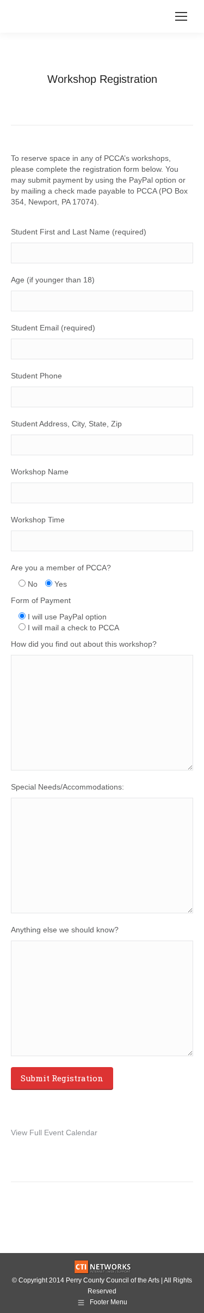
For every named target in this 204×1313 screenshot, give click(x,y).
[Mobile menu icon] (181, 16)
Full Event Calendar (63, 1132)
